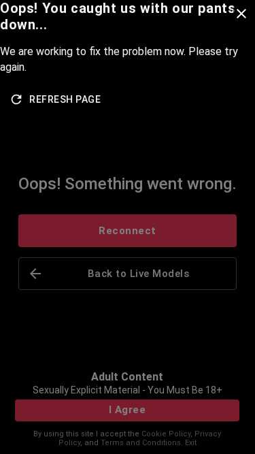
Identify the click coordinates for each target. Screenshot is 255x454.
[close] (241, 13)
